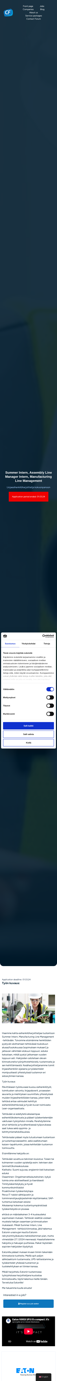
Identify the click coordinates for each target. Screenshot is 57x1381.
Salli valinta (28, 734)
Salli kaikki (28, 726)
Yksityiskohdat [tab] (28, 643)
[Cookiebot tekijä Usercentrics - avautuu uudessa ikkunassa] (42, 636)
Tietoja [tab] (47, 643)
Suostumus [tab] (10, 643)
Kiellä (28, 742)
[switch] (50, 697)
